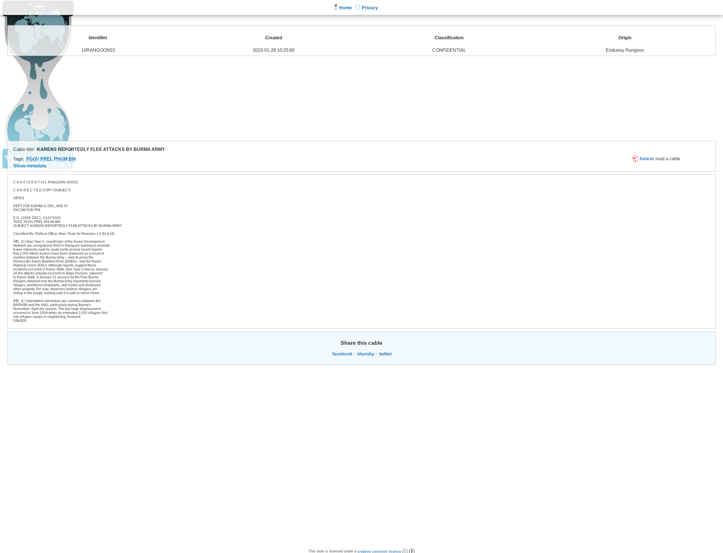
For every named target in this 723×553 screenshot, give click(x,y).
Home (345, 7)
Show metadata (29, 165)
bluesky (365, 354)
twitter (385, 354)
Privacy (370, 7)
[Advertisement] (361, 98)
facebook (341, 354)
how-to (646, 158)
